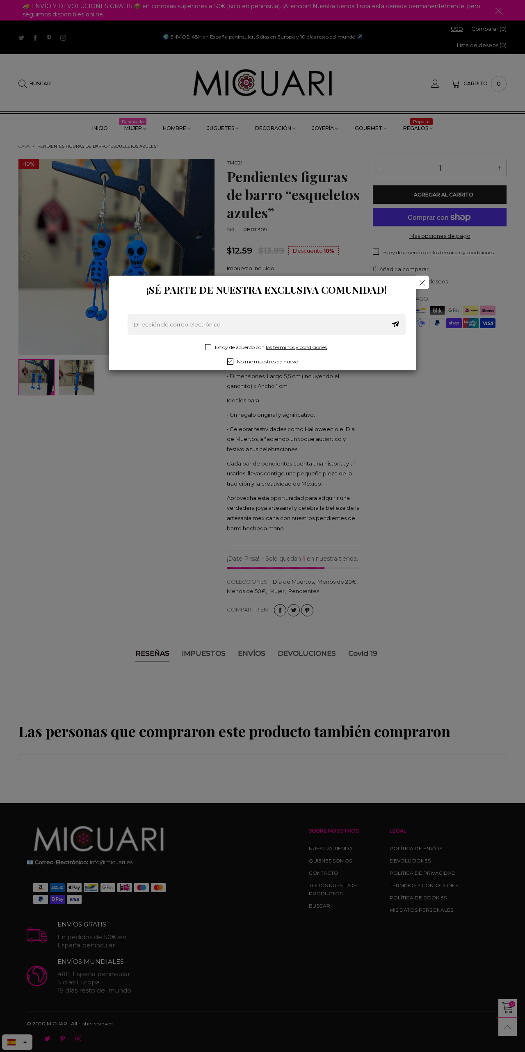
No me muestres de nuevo (267, 361)
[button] (395, 324)
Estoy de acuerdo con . (271, 347)
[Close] (422, 282)
